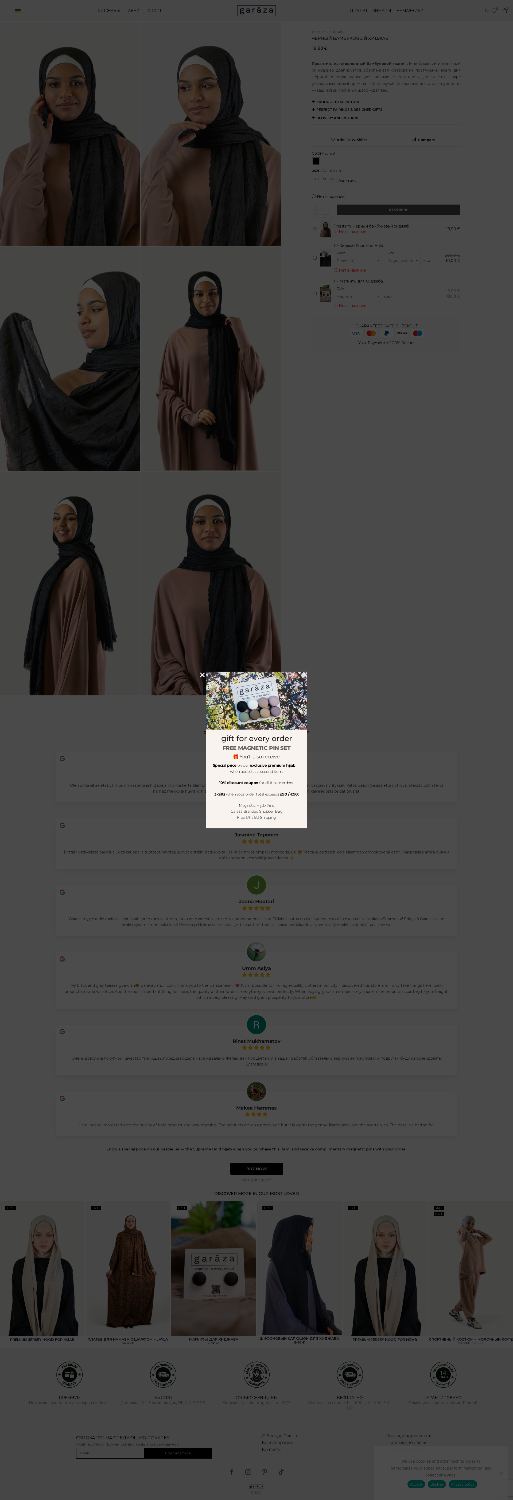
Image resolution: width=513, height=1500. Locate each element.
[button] (202, 675)
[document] (256, 750)
